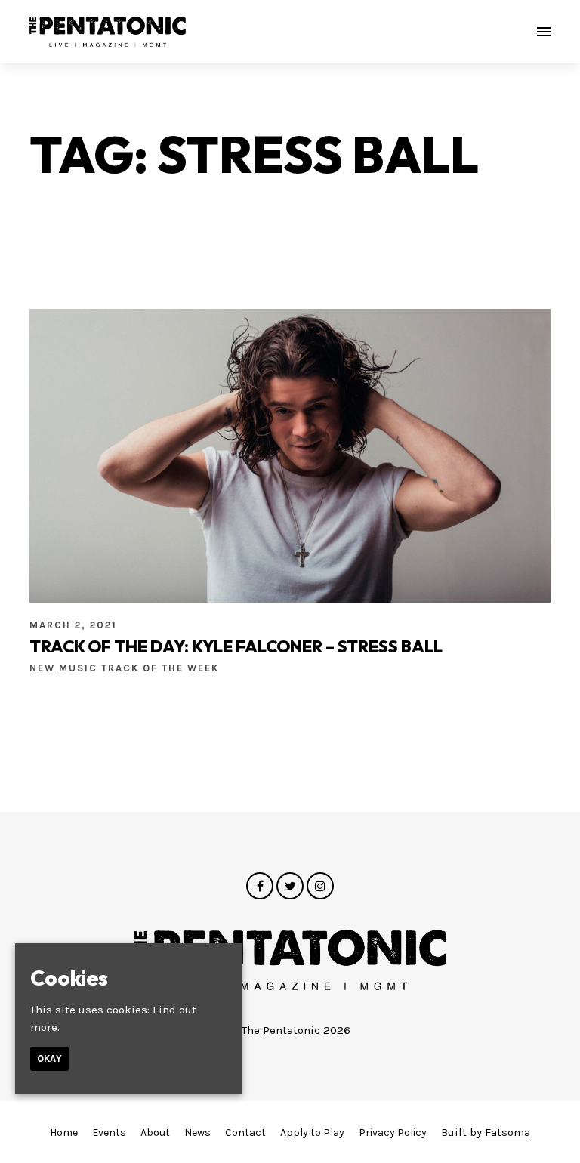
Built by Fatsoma (485, 1132)
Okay (49, 1058)
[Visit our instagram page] (320, 886)
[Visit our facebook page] (259, 886)
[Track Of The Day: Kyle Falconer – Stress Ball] (290, 455)
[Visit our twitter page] (290, 886)
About (155, 1132)
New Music (65, 668)
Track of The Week (160, 668)
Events (109, 1132)
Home (64, 1132)
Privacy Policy (393, 1132)
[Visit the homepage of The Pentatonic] (107, 31)
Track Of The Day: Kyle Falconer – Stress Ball (236, 646)
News (197, 1132)
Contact (245, 1132)
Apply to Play (312, 1132)
